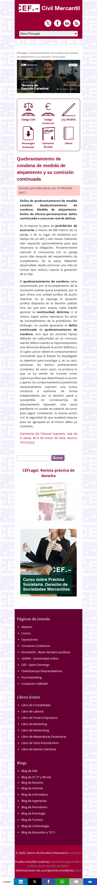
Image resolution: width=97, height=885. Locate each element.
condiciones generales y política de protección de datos (55, 864)
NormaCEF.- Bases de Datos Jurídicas (45, 652)
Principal (22, 53)
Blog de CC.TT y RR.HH (36, 777)
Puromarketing (31, 677)
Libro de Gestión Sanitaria (38, 749)
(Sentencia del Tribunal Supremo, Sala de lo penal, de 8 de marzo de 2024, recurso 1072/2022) (48, 438)
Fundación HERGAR (34, 684)
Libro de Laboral (32, 711)
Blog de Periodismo (34, 807)
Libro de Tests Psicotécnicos (40, 743)
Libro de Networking (35, 730)
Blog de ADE (29, 771)
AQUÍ (78, 870)
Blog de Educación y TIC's (38, 832)
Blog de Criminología (35, 826)
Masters (26, 627)
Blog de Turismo (32, 820)
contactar (75, 853)
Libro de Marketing (34, 724)
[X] (35, 881)
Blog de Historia (32, 788)
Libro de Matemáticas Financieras (43, 737)
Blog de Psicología (33, 813)
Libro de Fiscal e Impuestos (39, 718)
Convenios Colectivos (35, 646)
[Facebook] (48, 881)
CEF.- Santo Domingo (35, 665)
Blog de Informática (34, 794)
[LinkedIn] (21, 881)
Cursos (26, 633)
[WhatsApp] (62, 881)
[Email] (76, 881)
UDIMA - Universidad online (39, 658)
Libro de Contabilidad (35, 705)
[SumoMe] (90, 881)
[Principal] (49, 13)
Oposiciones (29, 639)
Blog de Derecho (32, 782)
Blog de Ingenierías (34, 801)
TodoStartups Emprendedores (41, 671)
